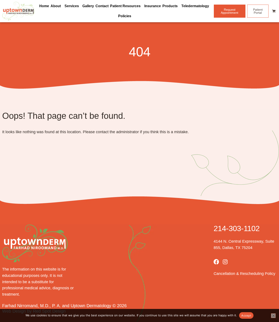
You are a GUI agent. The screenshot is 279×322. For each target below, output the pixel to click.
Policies (124, 16)
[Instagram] (225, 261)
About (56, 6)
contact (102, 132)
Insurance (152, 6)
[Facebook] (216, 261)
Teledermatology (195, 6)
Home (44, 6)
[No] (273, 315)
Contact (102, 6)
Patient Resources (125, 6)
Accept (246, 315)
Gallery (88, 6)
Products (170, 6)
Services (72, 6)
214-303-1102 (237, 228)
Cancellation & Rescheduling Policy (244, 273)
